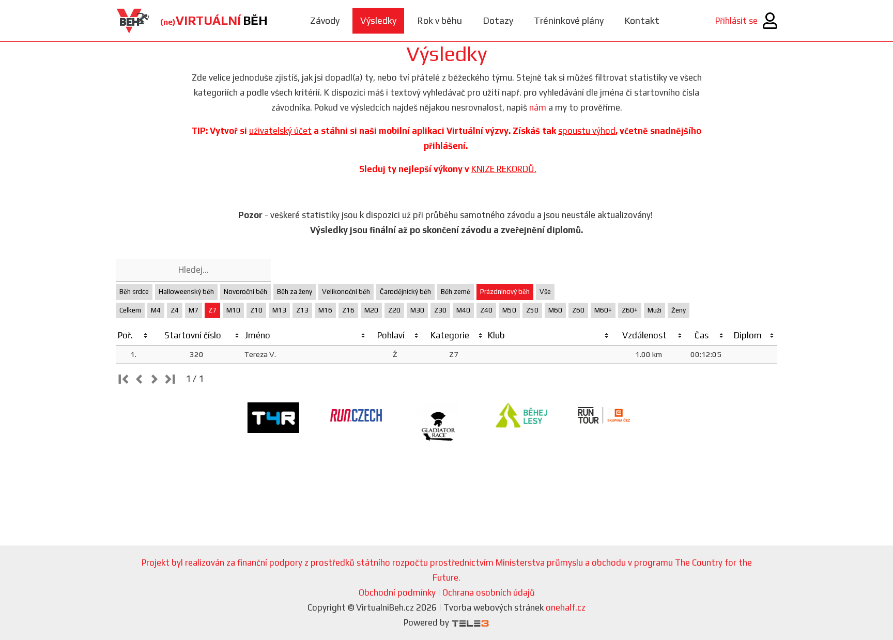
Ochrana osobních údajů (488, 592)
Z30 (440, 310)
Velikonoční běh (346, 291)
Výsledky (378, 20)
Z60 (578, 310)
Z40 (486, 310)
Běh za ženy (294, 291)
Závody (325, 20)
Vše (545, 291)
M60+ (603, 310)
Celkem (130, 310)
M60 (555, 310)
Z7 (212, 310)
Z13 (302, 310)
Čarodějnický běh (405, 291)
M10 (233, 310)
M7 (193, 310)
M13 (279, 310)
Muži (654, 310)
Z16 (348, 310)
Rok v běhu (439, 20)
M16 (325, 310)
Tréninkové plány (569, 20)
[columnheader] (133, 336)
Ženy (678, 310)
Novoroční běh (245, 291)
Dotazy (498, 20)
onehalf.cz (566, 607)
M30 (417, 310)
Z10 (256, 310)
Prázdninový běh (505, 291)
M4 (156, 310)
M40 (463, 310)
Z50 (532, 310)
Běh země (455, 291)
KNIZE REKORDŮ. (503, 169)
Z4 (175, 310)
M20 (371, 310)
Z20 (394, 310)
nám (537, 107)
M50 (509, 310)
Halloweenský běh (186, 291)
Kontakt (641, 20)
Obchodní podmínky (397, 592)
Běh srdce (134, 291)
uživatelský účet (280, 131)
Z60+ (630, 310)
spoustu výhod (586, 131)
